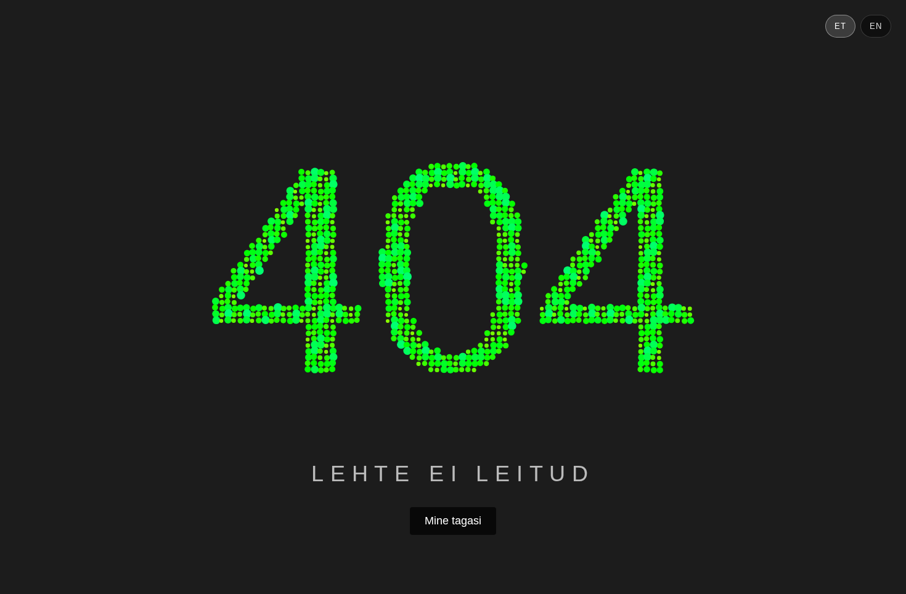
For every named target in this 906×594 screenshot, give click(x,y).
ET (840, 26)
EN (876, 26)
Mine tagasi (453, 521)
